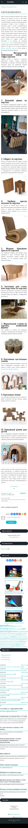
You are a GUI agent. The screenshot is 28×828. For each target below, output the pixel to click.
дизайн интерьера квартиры (9, 48)
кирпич (22, 643)
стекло (26, 631)
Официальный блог (6, 655)
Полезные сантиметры (6, 681)
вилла (22, 641)
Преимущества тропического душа (10, 772)
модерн (6, 646)
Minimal (14, 646)
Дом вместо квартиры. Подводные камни (10, 685)
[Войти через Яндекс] (20, 514)
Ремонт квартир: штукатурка (9, 765)
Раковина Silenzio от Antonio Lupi (14, 608)
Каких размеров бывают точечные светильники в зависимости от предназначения (10, 740)
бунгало (18, 638)
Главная (3, 7)
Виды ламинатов (5, 753)
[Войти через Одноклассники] (25, 514)
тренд (16, 629)
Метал (18, 631)
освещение (12, 644)
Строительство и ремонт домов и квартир (10, 678)
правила (3, 643)
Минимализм (21, 639)
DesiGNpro (10, 2)
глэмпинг (12, 647)
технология (2, 641)
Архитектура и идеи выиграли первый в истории (12, 670)
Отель (9, 636)
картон (5, 499)
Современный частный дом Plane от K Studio (13, 716)
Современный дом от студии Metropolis (14, 623)
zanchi (7, 494)
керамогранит (24, 633)
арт (26, 646)
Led (1, 639)
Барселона (2, 646)
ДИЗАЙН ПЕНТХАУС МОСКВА (10, 638)
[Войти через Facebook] (17, 514)
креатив (13, 499)
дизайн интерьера (22, 211)
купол (3, 636)
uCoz (14, 821)
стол (9, 639)
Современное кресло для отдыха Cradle (14, 593)
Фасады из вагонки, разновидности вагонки (13, 789)
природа (6, 636)
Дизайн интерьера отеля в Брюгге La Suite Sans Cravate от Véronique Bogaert (13, 781)
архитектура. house (14, 639)
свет (8, 633)
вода (22, 635)
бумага (9, 499)
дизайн (17, 499)
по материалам (14, 486)
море (1, 647)
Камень (5, 633)
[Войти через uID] (12, 514)
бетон (1, 633)
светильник (12, 633)
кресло (17, 636)
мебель (24, 499)
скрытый (15, 643)
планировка (16, 641)
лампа (26, 638)
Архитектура (5, 631)
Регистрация (12, 537)
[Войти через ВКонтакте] (14, 514)
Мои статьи (13, 7)
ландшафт (19, 629)
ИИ (25, 643)
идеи (20, 499)
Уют (6, 647)
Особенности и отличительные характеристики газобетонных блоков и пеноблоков (12, 699)
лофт (19, 633)
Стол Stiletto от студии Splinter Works (11, 709)
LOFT (9, 647)
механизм (20, 626)
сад (6, 639)
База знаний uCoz (5, 659)
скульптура (23, 646)
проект (12, 641)
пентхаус (10, 646)
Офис (26, 639)
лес (0, 636)
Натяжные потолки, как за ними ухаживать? (11, 667)
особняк (8, 635)
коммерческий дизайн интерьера (9, 369)
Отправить (11, 522)
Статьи (8, 7)
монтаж (19, 643)
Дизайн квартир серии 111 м (7, 674)
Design (17, 644)
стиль (21, 644)
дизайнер (2, 638)
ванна (7, 643)
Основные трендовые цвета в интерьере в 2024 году (13, 704)
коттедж (18, 635)
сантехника (10, 643)
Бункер (25, 635)
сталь (21, 638)
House (14, 631)
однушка (18, 646)
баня (3, 635)
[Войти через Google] (22, 514)
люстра (16, 633)
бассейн (8, 644)
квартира (11, 629)
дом (24, 628)
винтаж (3, 647)
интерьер (4, 628)
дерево (12, 626)
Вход (17, 537)
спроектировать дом (6, 43)
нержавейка (8, 641)
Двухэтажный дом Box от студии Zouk (14, 578)
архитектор (12, 635)
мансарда (4, 639)
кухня (23, 638)
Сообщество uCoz (5, 657)
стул (23, 644)
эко (1, 635)
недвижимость (3, 644)
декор (15, 626)
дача (5, 635)
